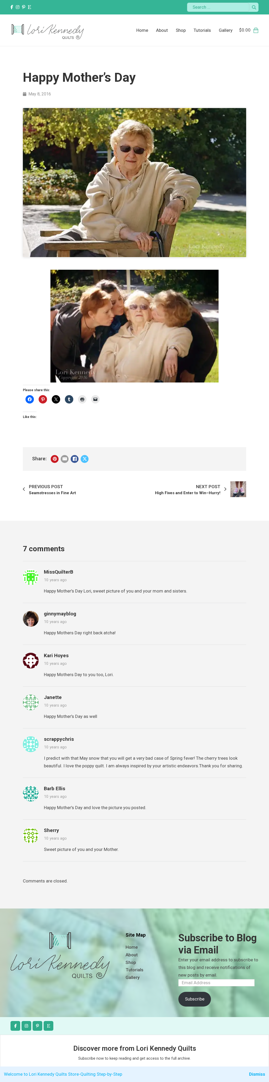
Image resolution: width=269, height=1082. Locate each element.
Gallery (225, 30)
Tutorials (202, 30)
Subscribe (194, 999)
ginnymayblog (60, 614)
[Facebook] (75, 459)
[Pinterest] (55, 459)
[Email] (65, 459)
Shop (181, 30)
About (162, 30)
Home (142, 30)
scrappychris (59, 739)
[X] (85, 459)
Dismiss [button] (257, 1074)
